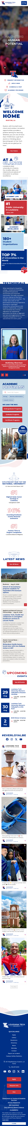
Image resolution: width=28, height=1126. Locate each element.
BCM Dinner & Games (18, 718)
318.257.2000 (15, 1067)
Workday (14, 1048)
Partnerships (7, 612)
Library (14, 1037)
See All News (14, 564)
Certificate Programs (12, 420)
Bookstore (14, 1040)
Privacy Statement (14, 1102)
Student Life (12, 196)
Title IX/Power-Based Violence (14, 1107)
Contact (14, 1051)
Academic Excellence (13, 228)
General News (12, 640)
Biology (5, 396)
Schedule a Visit (15, 87)
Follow (24, 746)
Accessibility (14, 1110)
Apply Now (16, 83)
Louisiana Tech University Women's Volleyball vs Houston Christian (18, 691)
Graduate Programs (12, 414)
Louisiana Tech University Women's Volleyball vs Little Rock (18, 706)
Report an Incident (14, 1053)
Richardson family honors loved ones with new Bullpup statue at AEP (14, 646)
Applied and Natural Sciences (12, 610)
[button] (14, 773)
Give (14, 1092)
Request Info (14, 1085)
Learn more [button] (5, 1120)
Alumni (5, 640)
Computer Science (8, 400)
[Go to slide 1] (23, 375)
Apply (14, 1035)
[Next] (6, 375)
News (14, 1045)
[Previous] (2, 375)
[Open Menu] (24, 3)
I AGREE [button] (14, 1123)
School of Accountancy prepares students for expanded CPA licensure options (12, 589)
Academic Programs (15, 90)
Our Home (14, 151)
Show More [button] (14, 986)
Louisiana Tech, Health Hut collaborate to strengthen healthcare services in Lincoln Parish (13, 617)
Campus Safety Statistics (14, 1056)
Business (6, 584)
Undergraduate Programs (12, 409)
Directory (14, 1043)
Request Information (15, 80)
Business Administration (16, 396)
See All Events (20, 682)
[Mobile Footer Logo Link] (14, 1024)
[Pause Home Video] (5, 68)
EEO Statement (14, 1105)
